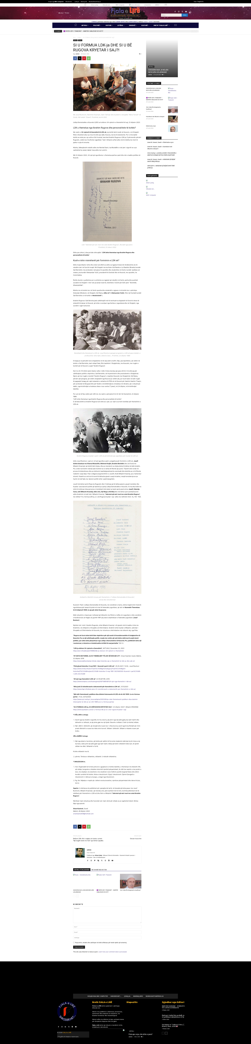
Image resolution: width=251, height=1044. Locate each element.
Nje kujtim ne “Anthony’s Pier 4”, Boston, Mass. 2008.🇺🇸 (173, 1025)
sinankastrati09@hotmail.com (83, 814)
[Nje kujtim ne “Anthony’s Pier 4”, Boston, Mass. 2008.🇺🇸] (190, 1027)
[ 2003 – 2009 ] (148, 21)
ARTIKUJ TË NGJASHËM (81, 870)
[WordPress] (109, 860)
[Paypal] (95, 860)
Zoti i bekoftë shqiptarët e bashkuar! (75, 31)
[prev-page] (74, 896)
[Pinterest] (84, 58)
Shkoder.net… (150, 189)
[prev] (192, 31)
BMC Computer (151, 195)
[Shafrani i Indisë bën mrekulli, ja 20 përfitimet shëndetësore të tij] (190, 1017)
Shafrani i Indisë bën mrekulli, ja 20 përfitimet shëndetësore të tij (173, 1016)
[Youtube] (186, 11)
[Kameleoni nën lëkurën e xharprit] (173, 119)
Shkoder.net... (96, 1008)
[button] (190, 11)
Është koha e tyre (151, 126)
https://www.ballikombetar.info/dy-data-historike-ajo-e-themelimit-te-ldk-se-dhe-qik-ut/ (104, 661)
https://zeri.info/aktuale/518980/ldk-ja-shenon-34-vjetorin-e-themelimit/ (98, 651)
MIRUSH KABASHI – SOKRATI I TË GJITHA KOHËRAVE (173, 1007)
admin (77, 54)
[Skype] (99, 860)
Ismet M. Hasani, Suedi (154, 142)
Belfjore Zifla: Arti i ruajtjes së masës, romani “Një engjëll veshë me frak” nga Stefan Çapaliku (88, 840)
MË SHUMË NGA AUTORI (99, 870)
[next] (195, 31)
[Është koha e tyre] (173, 128)
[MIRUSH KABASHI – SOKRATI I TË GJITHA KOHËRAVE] (190, 1008)
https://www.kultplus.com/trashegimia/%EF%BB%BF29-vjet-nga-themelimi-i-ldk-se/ (102, 681)
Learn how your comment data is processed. (113, 952)
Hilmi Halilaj (151, 153)
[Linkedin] (65, 1027)
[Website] (106, 860)
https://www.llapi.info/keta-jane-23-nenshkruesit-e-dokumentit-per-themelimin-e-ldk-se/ (104, 689)
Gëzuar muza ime (135, 838)
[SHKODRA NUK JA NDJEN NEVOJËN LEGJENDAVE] (84, 881)
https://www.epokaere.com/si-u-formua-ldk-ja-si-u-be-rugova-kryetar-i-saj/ (99, 710)
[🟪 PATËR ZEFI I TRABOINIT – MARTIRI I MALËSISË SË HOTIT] (107, 881)
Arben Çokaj (150, 183)
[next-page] (77, 896)
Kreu (74, 37)
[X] (182, 11)
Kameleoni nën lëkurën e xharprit (155, 116)
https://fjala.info (91, 852)
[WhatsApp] (89, 58)
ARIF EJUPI (150, 166)
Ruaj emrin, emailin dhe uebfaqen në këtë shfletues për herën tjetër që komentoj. (101, 942)
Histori (80, 40)
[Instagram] (178, 11)
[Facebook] (175, 11)
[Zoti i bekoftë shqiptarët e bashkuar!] (130, 881)
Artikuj (79, 37)
